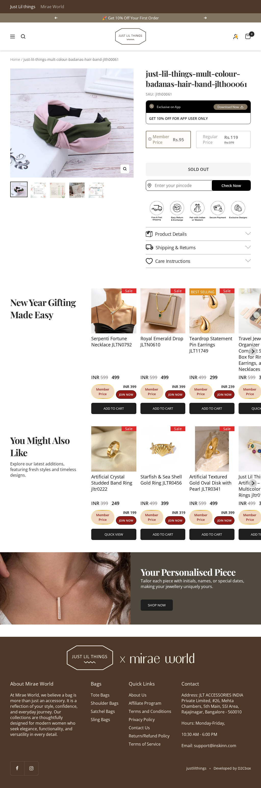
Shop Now (157, 605)
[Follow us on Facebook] (17, 768)
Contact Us (139, 728)
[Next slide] (253, 351)
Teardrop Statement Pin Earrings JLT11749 (210, 344)
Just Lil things (22, 6)
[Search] (23, 36)
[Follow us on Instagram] (31, 768)
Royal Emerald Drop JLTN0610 (161, 341)
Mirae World (52, 6)
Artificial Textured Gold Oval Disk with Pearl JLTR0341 (210, 483)
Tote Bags (100, 695)
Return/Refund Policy (149, 736)
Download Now (228, 107)
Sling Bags (100, 719)
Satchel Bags (103, 711)
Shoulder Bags (105, 703)
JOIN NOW (126, 394)
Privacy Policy (142, 719)
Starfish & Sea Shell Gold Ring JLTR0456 (161, 480)
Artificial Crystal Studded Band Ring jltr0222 (111, 483)
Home (15, 59)
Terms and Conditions (150, 711)
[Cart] (248, 36)
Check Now (231, 185)
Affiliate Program (145, 703)
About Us (138, 695)
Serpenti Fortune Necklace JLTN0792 (111, 341)
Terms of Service (145, 744)
